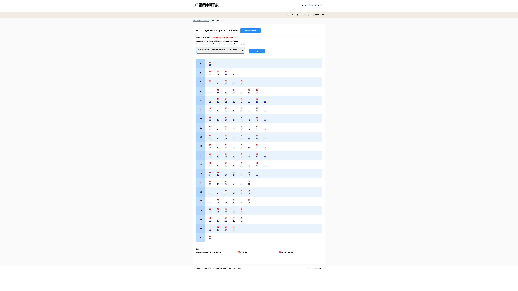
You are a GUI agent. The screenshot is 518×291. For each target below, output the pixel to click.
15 (218, 193)
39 (241, 92)
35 (241, 120)
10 (218, 102)
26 (234, 111)
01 (210, 74)
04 (210, 175)
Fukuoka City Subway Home (312, 5)
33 (241, 102)
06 (210, 221)
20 (226, 102)
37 (210, 65)
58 (249, 202)
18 (226, 138)
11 (210, 83)
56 (241, 83)
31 (234, 202)
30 (226, 230)
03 (210, 120)
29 (226, 184)
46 (234, 83)
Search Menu (291, 15)
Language (311, 15)
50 (257, 147)
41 (249, 102)
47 (257, 111)
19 (226, 120)
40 (249, 129)
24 (226, 92)
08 (210, 184)
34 (226, 83)
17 (226, 129)
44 (226, 74)
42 (249, 166)
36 (241, 175)
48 (249, 92)
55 (265, 111)
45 (234, 212)
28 (234, 166)
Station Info (250, 31)
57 (234, 74)
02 (210, 111)
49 (257, 120)
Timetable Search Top (201, 21)
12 (218, 111)
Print (257, 51)
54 (265, 102)
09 (218, 202)
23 (218, 83)
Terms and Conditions (316, 269)
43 (241, 193)
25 (234, 102)
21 (218, 74)
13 (218, 92)
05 (210, 92)
